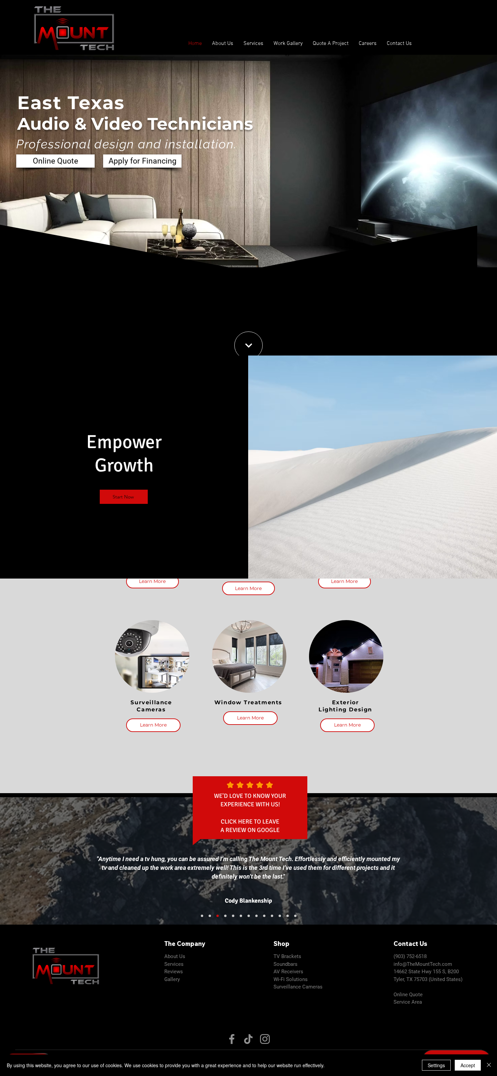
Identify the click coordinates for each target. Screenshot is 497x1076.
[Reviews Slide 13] (202, 916)
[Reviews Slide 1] (256, 916)
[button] (253, 44)
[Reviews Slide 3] (280, 916)
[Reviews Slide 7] (241, 916)
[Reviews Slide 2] (272, 916)
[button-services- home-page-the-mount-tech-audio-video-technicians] (248, 345)
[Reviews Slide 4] (248, 916)
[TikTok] (248, 1039)
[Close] (489, 1065)
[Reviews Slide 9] (233, 916)
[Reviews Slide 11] (217, 916)
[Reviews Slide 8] (295, 916)
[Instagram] (264, 1039)
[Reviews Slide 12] (210, 916)
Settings (436, 1065)
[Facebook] (231, 1039)
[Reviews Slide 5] (264, 916)
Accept (467, 1065)
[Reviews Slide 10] (225, 916)
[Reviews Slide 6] (287, 916)
